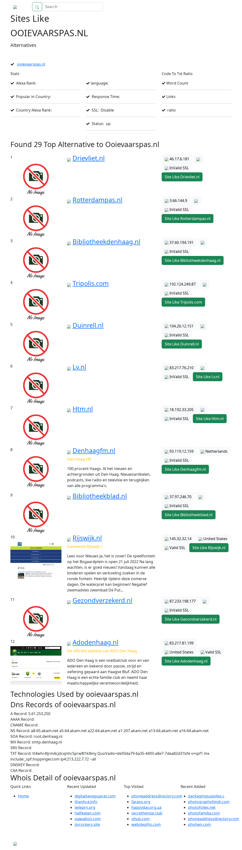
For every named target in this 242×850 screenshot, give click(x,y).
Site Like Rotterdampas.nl (187, 218)
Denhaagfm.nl (94, 450)
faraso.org (140, 801)
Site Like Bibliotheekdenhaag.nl (192, 260)
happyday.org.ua (146, 807)
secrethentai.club (146, 813)
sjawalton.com (88, 818)
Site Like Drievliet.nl (182, 176)
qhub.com (140, 818)
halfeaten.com (87, 813)
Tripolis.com (91, 283)
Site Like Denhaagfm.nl (185, 469)
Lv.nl (79, 366)
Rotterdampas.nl (97, 199)
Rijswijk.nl (87, 537)
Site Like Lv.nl (207, 376)
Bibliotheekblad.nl (100, 496)
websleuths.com (146, 824)
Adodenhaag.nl (95, 642)
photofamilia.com (204, 813)
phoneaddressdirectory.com (156, 796)
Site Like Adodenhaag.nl (186, 661)
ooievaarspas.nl (31, 64)
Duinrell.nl (88, 325)
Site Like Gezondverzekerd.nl (190, 619)
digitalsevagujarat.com (95, 796)
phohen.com (199, 824)
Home (221, 6)
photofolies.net (202, 807)
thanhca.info (86, 801)
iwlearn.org (85, 807)
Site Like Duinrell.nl (182, 344)
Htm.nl (83, 408)
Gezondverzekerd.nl (102, 600)
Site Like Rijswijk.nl (208, 547)
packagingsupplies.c (206, 796)
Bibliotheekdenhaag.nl (106, 241)
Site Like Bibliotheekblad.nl (188, 514)
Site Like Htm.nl (210, 418)
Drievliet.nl (89, 158)
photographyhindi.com (208, 801)
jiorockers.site (87, 824)
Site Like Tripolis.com (183, 302)
